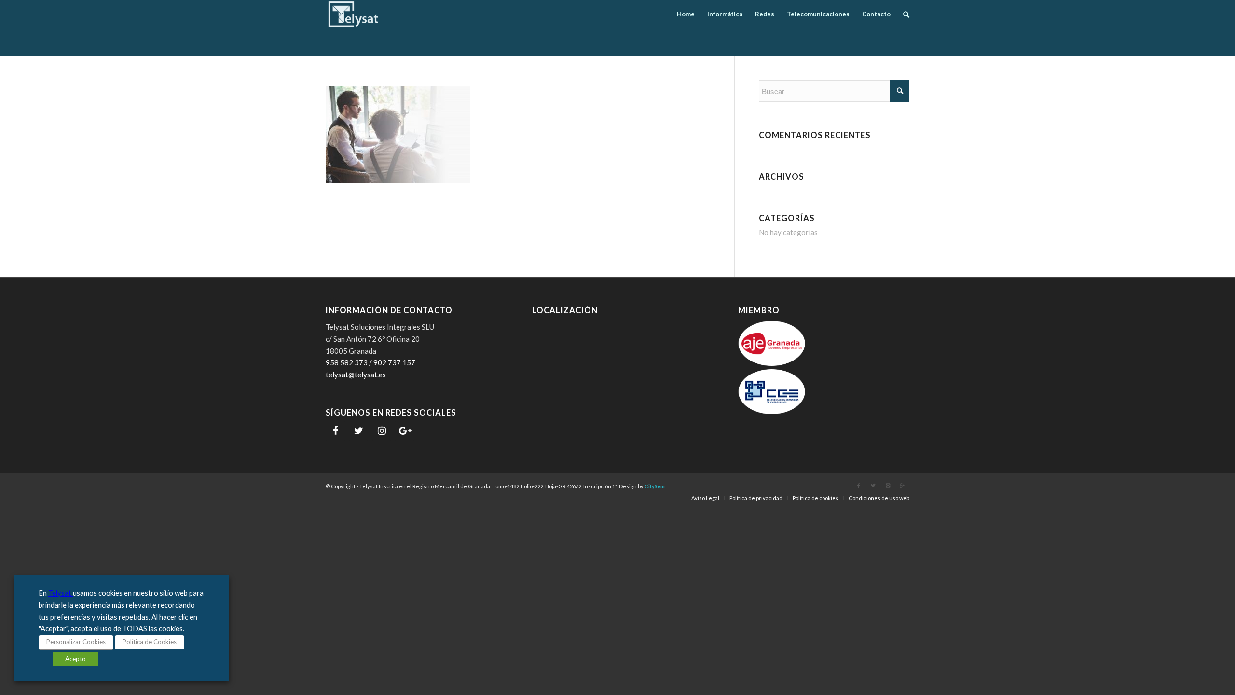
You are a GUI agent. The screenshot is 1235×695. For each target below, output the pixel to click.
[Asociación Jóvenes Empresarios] (772, 363)
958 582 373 (347, 362)
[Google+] (404, 431)
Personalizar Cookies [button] (76, 642)
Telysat (60, 593)
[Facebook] (335, 431)
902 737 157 (394, 362)
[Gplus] (902, 485)
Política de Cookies (150, 642)
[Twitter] (358, 431)
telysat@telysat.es (356, 374)
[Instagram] (381, 431)
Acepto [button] (75, 659)
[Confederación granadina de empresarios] (772, 411)
